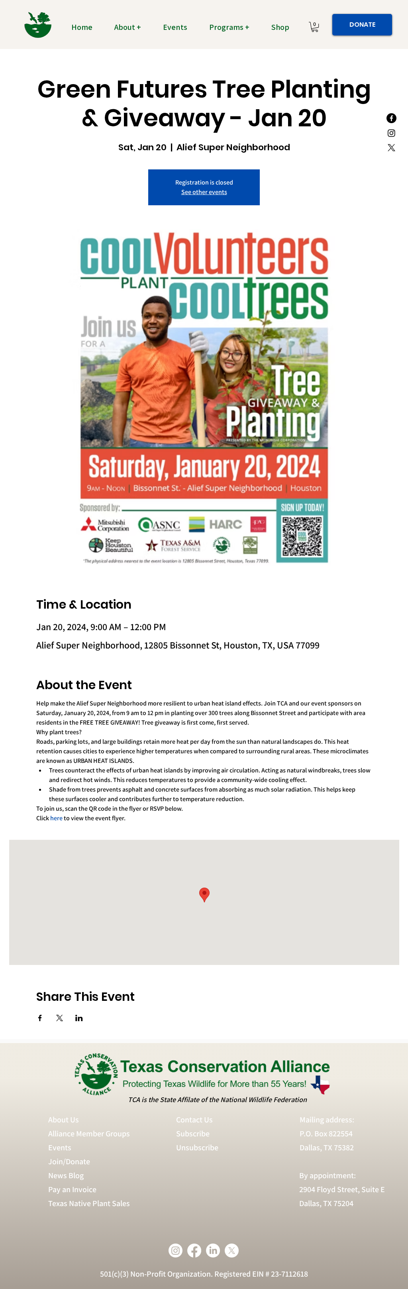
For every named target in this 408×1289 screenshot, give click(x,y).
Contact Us (194, 1119)
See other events (204, 192)
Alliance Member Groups (89, 1133)
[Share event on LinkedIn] (79, 1018)
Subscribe (193, 1133)
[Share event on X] (59, 1018)
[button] (132, 27)
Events (59, 1147)
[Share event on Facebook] (40, 1018)
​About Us (63, 1119)
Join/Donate (69, 1161)
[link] (315, 27)
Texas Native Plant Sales (89, 1203)
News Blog (66, 1175)
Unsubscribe (198, 1147)
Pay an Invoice (72, 1189)
